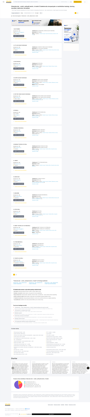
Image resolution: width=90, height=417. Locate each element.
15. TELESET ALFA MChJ (18, 258)
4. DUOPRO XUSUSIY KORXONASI (20, 77)
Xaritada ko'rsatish (35, 52)
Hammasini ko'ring (76, 328)
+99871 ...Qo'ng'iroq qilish (18, 118)
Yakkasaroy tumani (55, 82)
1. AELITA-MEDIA (16, 29)
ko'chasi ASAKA (35, 149)
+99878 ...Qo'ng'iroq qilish (19, 52)
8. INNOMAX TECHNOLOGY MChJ (20, 144)
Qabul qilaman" (51, 414)
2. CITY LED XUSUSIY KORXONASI (20, 45)
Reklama (66, 404)
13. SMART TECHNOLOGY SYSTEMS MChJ (21, 225)
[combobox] (66, 2)
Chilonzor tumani (55, 132)
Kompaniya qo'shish (77, 1)
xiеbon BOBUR (34, 83)
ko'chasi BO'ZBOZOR (35, 247)
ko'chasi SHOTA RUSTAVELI (37, 99)
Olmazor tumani (54, 66)
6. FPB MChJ (15, 110)
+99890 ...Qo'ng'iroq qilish (19, 101)
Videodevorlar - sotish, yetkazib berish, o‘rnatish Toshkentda (35, 283)
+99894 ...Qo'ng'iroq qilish (19, 68)
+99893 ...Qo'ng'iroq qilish (19, 84)
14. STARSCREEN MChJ (17, 241)
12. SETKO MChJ (16, 209)
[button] (22, 38)
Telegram (28, 408)
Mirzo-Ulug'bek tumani (53, 148)
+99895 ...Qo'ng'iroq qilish (18, 248)
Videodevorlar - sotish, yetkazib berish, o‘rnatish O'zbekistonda (20, 283)
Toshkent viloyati (42, 33)
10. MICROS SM (16, 176)
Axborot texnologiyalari (17, 15)
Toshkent (49, 49)
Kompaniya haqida (57, 404)
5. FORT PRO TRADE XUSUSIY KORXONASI (21, 94)
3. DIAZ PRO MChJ (17, 61)
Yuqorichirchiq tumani (49, 33)
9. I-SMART (15, 160)
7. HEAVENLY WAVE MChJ (18, 128)
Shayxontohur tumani (55, 49)
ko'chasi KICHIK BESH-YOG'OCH (37, 182)
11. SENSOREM (16, 193)
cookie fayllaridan (23, 414)
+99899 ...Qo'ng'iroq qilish (19, 151)
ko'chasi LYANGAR (35, 67)
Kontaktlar (62, 404)
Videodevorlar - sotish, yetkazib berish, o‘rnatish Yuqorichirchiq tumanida (51, 283)
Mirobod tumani (54, 197)
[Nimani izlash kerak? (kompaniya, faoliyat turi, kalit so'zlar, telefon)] (14, 1)
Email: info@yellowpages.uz (9, 408)
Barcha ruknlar (50, 404)
